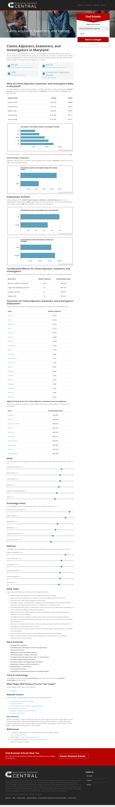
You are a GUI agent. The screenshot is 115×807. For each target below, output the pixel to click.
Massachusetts (12, 441)
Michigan (10, 371)
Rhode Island (12, 445)
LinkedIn (89, 780)
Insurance (13, 691)
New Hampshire (13, 454)
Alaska (10, 428)
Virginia (10, 367)
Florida (10, 315)
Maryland (10, 392)
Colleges (88, 5)
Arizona (10, 337)
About (103, 5)
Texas (10, 320)
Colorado (10, 375)
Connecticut (11, 436)
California (10, 324)
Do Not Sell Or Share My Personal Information (52, 798)
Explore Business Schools (72, 756)
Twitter (89, 785)
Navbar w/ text (22, 5)
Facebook (89, 776)
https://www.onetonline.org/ (30, 737)
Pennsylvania (12, 345)
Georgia (10, 341)
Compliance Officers (16, 703)
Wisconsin (11, 363)
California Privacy (31, 798)
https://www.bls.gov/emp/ (38, 739)
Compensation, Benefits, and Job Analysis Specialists (26, 706)
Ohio (9, 328)
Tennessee (11, 388)
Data (13, 798)
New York (11, 333)
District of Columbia (14, 424)
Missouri (10, 380)
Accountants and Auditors (18, 708)
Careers (96, 5)
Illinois (10, 350)
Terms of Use (72, 798)
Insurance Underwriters (17, 713)
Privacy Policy (21, 798)
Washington (11, 384)
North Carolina (12, 358)
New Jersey (11, 354)
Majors (80, 5)
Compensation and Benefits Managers (22, 701)
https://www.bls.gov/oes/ (18, 735)
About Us (8, 798)
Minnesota (11, 397)
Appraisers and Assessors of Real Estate (23, 711)
